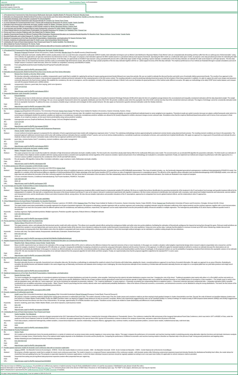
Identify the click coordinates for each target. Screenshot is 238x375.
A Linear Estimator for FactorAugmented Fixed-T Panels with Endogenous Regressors (32, 22)
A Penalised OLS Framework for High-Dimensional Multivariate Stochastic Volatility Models (34, 15)
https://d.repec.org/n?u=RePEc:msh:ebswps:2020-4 (31, 91)
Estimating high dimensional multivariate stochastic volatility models (26, 24)
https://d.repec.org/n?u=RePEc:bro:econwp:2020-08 (32, 271)
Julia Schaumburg (51, 40)
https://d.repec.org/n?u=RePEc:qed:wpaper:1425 (31, 183)
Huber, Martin (61, 28)
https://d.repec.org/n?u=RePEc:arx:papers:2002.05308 (32, 255)
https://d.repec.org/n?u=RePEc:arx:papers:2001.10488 (32, 290)
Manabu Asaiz (84, 15)
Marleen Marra (50, 32)
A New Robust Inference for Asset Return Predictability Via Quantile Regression (30, 30)
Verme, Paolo (35, 44)
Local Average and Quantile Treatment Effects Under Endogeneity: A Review (29, 28)
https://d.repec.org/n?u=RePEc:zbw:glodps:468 (30, 345)
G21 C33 (18, 305)
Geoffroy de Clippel (40, 36)
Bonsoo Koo (77, 17)
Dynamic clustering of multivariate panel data (18, 40)
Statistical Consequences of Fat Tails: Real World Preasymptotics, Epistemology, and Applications (36, 38)
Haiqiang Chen (72, 30)
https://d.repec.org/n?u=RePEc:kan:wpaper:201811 (31, 126)
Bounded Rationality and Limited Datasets (18, 36)
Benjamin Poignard (72, 15)
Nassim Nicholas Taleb (78, 38)
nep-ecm (4, 2)
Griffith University (51, 370)
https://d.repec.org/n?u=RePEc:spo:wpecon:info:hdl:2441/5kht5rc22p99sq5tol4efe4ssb (43, 238)
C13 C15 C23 (19, 141)
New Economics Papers (78, 2)
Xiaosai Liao (82, 30)
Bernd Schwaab (63, 40)
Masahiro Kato (94, 34)
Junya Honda (115, 34)
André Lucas (40, 40)
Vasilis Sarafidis (78, 22)
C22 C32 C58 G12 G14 (22, 214)
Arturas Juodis (67, 22)
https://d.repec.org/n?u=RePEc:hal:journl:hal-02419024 (33, 361)
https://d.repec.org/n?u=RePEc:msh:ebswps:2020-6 (31, 327)
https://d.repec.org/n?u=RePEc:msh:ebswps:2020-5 (31, 146)
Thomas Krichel (23, 373)
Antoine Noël (72, 26)
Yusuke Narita (125, 34)
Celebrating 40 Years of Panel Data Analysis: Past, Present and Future (27, 42)
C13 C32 (18, 67)
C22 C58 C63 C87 (21, 179)
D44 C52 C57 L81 (21, 234)
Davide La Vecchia (88, 17)
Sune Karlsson (6, 9)
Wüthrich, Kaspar (71, 28)
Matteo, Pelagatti (56, 24)
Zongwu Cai (50, 20)
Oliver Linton (99, 17)
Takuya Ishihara (105, 34)
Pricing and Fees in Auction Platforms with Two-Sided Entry (23, 32)
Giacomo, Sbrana (68, 24)
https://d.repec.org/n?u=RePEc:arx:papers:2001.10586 (32, 106)
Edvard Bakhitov (45, 19)
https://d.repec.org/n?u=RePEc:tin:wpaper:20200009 (32, 309)
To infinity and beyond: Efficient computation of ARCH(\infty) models (26, 26)
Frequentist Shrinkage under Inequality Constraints (20, 19)
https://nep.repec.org (44, 368)
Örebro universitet (17, 9)
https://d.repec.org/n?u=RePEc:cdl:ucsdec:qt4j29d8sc (32, 199)
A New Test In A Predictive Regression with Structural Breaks (24, 20)
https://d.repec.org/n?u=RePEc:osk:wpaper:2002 (30, 69)
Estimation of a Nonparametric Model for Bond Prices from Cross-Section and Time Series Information (37, 17)
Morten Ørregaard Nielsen (59, 26)
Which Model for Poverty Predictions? (16, 44)
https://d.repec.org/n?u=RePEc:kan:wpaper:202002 (31, 218)
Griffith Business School (35, 370)
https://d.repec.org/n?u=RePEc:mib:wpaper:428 (30, 163)
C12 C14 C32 (19, 122)
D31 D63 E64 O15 (21, 341)
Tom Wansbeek (69, 42)
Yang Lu (74, 46)
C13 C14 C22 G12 (21, 86)
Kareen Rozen (52, 36)
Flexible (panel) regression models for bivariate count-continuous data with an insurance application (36, 46)
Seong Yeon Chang (61, 20)
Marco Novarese (89, 368)
